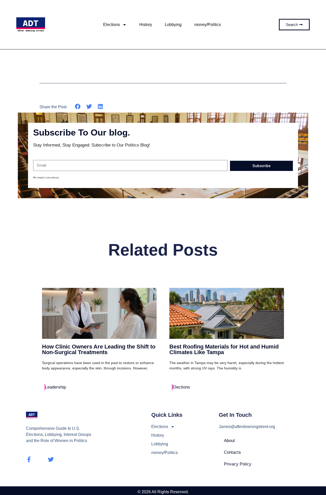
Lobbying (173, 24)
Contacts (232, 452)
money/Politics (207, 24)
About (229, 440)
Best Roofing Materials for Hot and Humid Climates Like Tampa (224, 349)
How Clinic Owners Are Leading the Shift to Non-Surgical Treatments (98, 349)
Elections (111, 24)
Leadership (55, 387)
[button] (78, 107)
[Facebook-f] (29, 459)
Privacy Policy (237, 464)
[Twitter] (51, 459)
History (145, 24)
